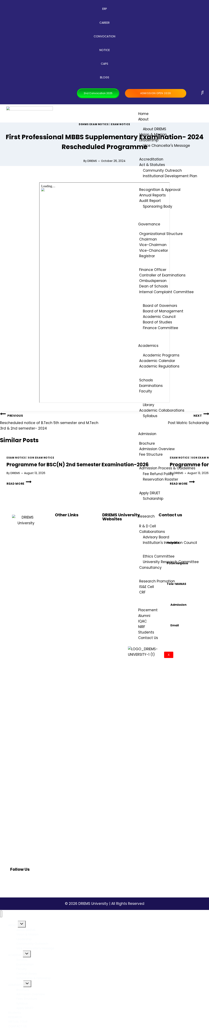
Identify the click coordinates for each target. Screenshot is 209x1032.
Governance (149, 224)
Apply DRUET (25, 1008)
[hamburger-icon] (198, 112)
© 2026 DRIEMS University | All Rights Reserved (104, 903)
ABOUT (13, 925)
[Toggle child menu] (22, 924)
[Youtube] (44, 880)
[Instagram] (22, 880)
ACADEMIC (15, 955)
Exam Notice (120, 124)
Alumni (144, 615)
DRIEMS (92, 161)
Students (146, 632)
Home (143, 113)
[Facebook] (15, 880)
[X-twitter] (37, 880)
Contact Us (148, 637)
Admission (147, 433)
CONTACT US (17, 1026)
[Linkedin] (30, 880)
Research (146, 516)
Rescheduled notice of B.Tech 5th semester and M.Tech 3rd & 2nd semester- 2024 (49, 422)
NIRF (141, 626)
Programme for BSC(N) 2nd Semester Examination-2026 (78, 464)
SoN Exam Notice (41, 457)
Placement (148, 610)
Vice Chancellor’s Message (35, 948)
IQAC (142, 621)
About (143, 119)
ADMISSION (15, 985)
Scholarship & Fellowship (33, 978)
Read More (19, 484)
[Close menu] (1, 914)
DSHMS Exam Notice (94, 124)
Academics (148, 345)
